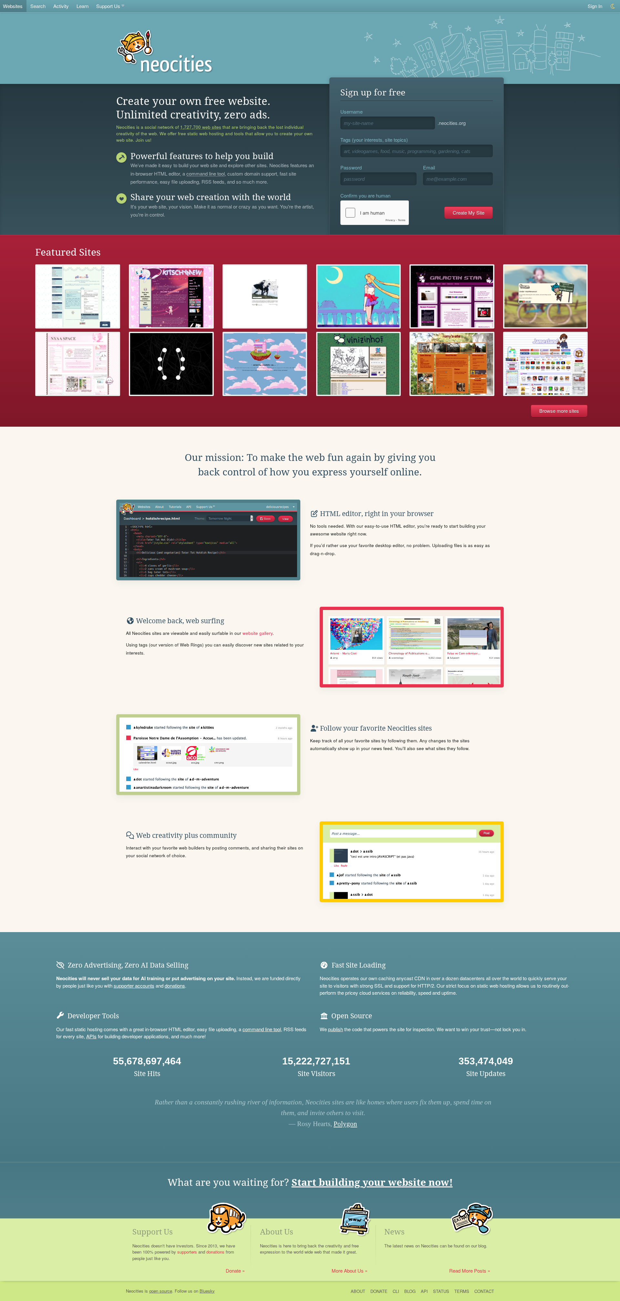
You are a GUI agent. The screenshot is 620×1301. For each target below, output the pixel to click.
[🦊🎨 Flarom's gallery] (545, 296)
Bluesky (207, 1291)
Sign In (595, 6)
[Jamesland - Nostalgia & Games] (545, 364)
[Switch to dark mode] (613, 6)
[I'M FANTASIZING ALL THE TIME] (77, 364)
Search (38, 6)
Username (351, 111)
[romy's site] (451, 364)
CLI (396, 1291)
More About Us (348, 1270)
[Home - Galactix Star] (451, 296)
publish (335, 1029)
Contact (484, 1291)
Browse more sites (559, 410)
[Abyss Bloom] (77, 296)
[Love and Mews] (171, 296)
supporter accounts (134, 985)
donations (175, 985)
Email (429, 167)
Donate (233, 1270)
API (424, 1291)
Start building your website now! (372, 1182)
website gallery (258, 633)
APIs (91, 1036)
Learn (82, 6)
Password (351, 167)
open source (160, 1291)
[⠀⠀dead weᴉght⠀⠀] (264, 296)
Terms (461, 1291)
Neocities (134, 1291)
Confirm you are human (365, 195)
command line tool (205, 174)
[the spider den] (171, 364)
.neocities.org (452, 122)
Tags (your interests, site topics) (374, 139)
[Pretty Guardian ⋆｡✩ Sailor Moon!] (358, 296)
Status (441, 1291)
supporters (187, 1252)
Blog (410, 1291)
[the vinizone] (358, 364)
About (358, 1291)
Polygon (345, 1124)
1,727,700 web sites (200, 127)
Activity (61, 6)
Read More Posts (467, 1270)
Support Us (108, 6)
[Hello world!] (264, 364)
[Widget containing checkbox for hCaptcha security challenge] (374, 212)
